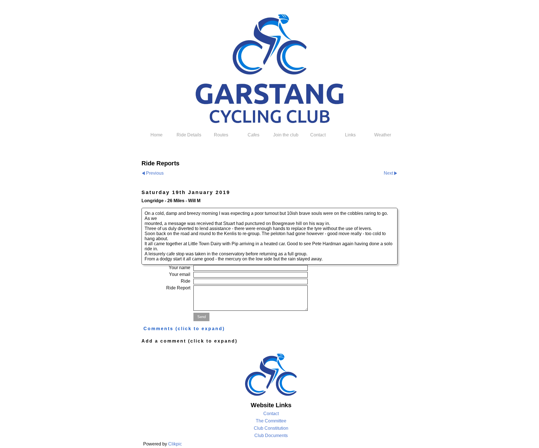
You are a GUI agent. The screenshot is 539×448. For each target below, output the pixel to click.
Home (156, 134)
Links (350, 134)
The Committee (271, 420)
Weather (382, 134)
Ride (185, 281)
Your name (179, 267)
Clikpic (175, 444)
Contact (318, 134)
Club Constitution (271, 428)
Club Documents (271, 435)
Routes (221, 134)
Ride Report (178, 287)
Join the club (285, 134)
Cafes (253, 134)
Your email (179, 274)
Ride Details (189, 134)
